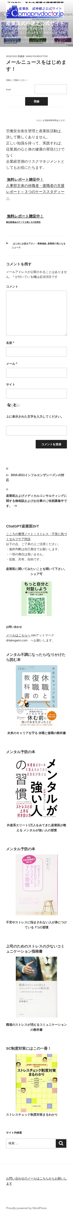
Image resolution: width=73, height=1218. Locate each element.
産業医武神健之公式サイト (35, 23)
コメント (12, 286)
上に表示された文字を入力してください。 (35, 416)
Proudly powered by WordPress (26, 1208)
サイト (10, 384)
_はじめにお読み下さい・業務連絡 (29, 243)
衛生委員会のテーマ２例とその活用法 (23, 222)
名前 (10, 342)
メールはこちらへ (18, 635)
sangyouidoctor (37, 56)
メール (11, 363)
